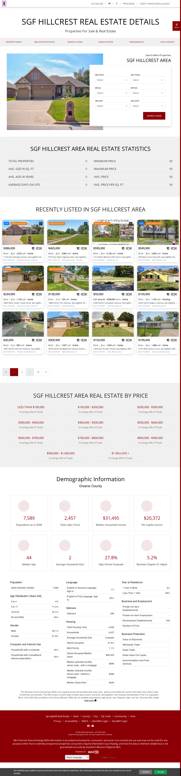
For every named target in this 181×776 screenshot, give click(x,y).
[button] (177, 26)
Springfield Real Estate (57, 716)
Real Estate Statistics (44, 42)
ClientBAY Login (100, 721)
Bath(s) (134, 88)
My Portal (130, 3)
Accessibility (71, 721)
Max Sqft (135, 101)
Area (132, 716)
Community (120, 716)
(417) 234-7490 (97, 3)
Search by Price (106, 42)
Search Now (154, 115)
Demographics (137, 42)
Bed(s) (98, 88)
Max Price (135, 75)
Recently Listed (75, 42)
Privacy (57, 721)
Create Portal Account (159, 3)
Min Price (99, 75)
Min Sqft (99, 101)
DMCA (84, 721)
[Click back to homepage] (3, 3)
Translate (111, 757)
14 (38, 372)
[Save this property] (41, 223)
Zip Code (106, 716)
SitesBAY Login (119, 721)
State (76, 716)
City (96, 716)
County (86, 716)
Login (142, 3)
